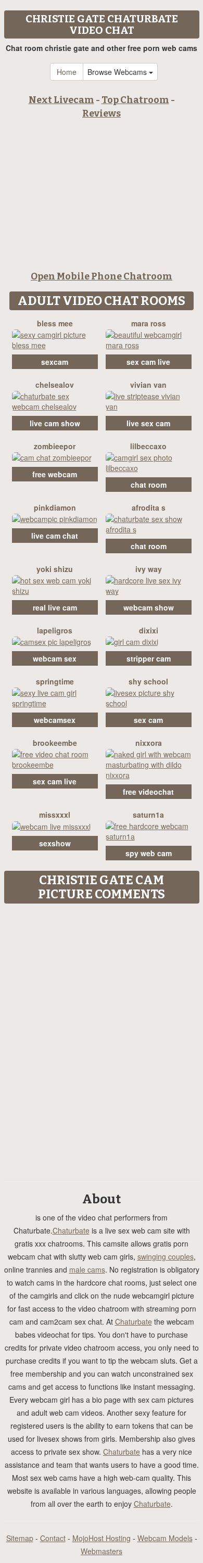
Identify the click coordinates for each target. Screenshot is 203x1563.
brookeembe (55, 743)
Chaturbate (71, 1230)
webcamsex (54, 720)
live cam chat (54, 535)
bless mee (55, 323)
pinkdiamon (55, 507)
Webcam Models (165, 1538)
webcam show (148, 607)
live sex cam (148, 423)
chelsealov (54, 384)
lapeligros (54, 630)
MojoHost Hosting (101, 1538)
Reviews (101, 113)
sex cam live (148, 362)
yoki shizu (54, 569)
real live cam (55, 607)
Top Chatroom (135, 100)
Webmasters (101, 1551)
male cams (87, 1269)
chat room (149, 484)
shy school (148, 681)
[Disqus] (101, 1039)
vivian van (148, 384)
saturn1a (148, 814)
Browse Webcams (118, 72)
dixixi (148, 630)
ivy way (148, 569)
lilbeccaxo (148, 446)
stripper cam (148, 658)
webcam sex (55, 658)
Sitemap (19, 1538)
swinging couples (165, 1256)
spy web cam (148, 853)
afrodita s (149, 507)
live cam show (55, 423)
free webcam (54, 474)
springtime (55, 681)
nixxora (148, 743)
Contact (53, 1538)
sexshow (55, 843)
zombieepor (54, 446)
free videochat (148, 791)
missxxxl (54, 814)
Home (67, 72)
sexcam (54, 362)
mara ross (148, 323)
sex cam (148, 720)
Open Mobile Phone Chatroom (101, 276)
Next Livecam (61, 100)
